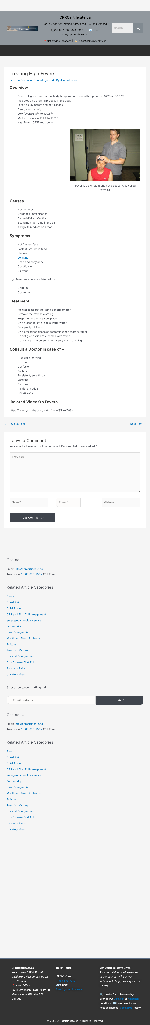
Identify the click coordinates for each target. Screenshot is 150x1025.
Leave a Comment (21, 80)
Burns (10, 596)
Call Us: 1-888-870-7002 (68, 30)
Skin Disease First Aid (20, 662)
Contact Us (126, 1007)
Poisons (11, 644)
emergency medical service (24, 620)
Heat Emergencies (18, 632)
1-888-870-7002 (31, 574)
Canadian (119, 998)
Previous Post (14, 423)
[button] (75, 5)
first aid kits (14, 626)
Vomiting (23, 257)
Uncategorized (44, 80)
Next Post (138, 423)
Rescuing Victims (17, 650)
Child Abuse (14, 608)
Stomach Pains (16, 668)
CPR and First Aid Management (26, 614)
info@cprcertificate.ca (29, 568)
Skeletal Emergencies (20, 656)
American (133, 998)
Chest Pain (13, 602)
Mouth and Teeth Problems (24, 638)
